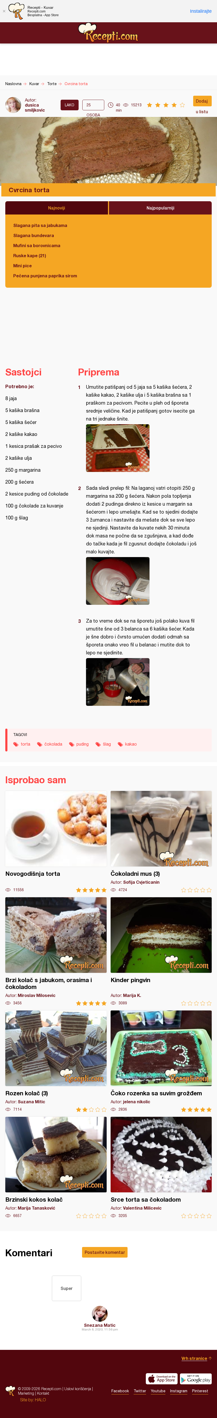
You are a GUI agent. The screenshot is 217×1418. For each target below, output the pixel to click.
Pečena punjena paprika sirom (45, 275)
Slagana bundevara (33, 235)
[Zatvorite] (4, 11)
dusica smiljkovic (35, 107)
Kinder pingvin (161, 951)
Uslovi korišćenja (77, 1388)
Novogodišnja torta (56, 841)
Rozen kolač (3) (56, 1061)
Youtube (158, 1391)
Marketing (26, 1393)
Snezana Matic (100, 1325)
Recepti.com (108, 32)
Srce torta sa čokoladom (161, 1167)
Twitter (140, 1391)
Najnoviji (56, 207)
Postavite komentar (105, 1252)
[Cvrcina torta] (142, 448)
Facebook (120, 1391)
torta (25, 744)
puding (82, 744)
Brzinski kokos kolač (56, 1167)
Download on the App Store (162, 1378)
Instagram (178, 1391)
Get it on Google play (196, 1378)
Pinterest (200, 1391)
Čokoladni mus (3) (161, 841)
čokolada (53, 744)
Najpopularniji (160, 207)
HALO (40, 1399)
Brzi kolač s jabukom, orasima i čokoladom (56, 951)
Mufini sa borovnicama (36, 245)
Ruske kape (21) (29, 255)
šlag (107, 744)
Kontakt (43, 1393)
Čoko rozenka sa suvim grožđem (161, 1061)
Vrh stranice (194, 1358)
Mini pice (22, 265)
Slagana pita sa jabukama (40, 225)
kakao (131, 744)
